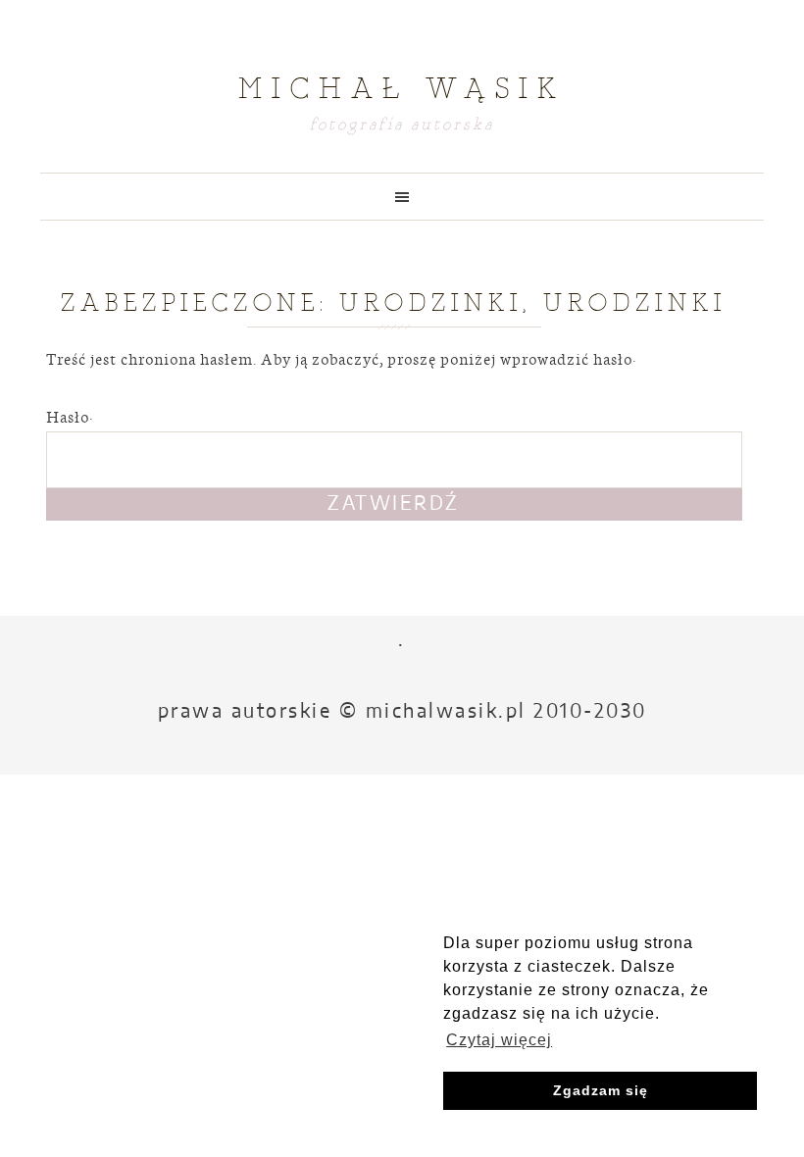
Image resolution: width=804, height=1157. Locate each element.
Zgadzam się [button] (600, 1090)
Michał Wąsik (402, 89)
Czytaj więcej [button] (499, 1039)
